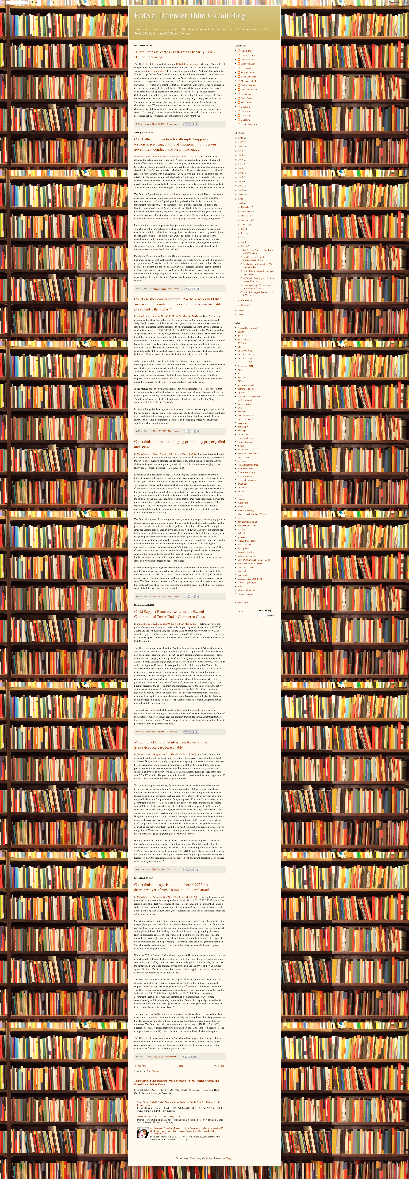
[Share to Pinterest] (197, 124)
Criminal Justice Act (247, 441)
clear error (242, 422)
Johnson (241, 498)
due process (243, 449)
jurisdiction (243, 502)
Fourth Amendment (246, 472)
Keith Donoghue (248, 76)
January (245, 304)
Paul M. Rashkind (249, 85)
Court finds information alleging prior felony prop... (257, 272)
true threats (243, 574)
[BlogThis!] (188, 124)
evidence (242, 460)
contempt (242, 430)
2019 (240, 150)
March (244, 246)
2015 (240, 168)
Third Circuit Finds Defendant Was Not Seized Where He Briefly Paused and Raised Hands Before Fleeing (176, 1082)
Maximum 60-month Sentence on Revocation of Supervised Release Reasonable (171, 744)
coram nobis (243, 434)
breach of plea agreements (249, 396)
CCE (240, 407)
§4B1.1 (241, 346)
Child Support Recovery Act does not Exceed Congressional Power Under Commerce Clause (170, 614)
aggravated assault (246, 384)
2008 (240, 198)
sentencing (242, 536)
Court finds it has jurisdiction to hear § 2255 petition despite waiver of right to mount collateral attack (175, 887)
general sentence (245, 476)
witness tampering (246, 593)
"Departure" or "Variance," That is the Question (158, 1116)
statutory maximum (246, 555)
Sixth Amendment (246, 544)
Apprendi (242, 392)
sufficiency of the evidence (250, 563)
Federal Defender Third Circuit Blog (190, 15)
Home (180, 1065)
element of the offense (248, 453)
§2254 (240, 335)
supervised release (246, 567)
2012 (240, 181)
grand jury (242, 483)
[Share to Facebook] (194, 124)
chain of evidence (246, 415)
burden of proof (245, 400)
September (246, 220)
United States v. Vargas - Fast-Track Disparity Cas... (256, 251)
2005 (240, 314)
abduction (242, 377)
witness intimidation (247, 590)
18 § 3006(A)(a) (245, 350)
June (243, 233)
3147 (240, 369)
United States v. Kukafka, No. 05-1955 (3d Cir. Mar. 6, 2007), (168, 623)
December (246, 206)
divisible (241, 445)
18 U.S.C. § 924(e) (246, 354)
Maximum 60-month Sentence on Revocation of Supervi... (255, 286)
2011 (240, 185)
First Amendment (246, 468)
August (244, 224)
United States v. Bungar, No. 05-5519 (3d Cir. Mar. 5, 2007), (167, 754)
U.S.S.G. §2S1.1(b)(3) (248, 582)
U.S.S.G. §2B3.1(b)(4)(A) (250, 578)
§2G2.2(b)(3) (244, 339)
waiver (241, 586)
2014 (240, 172)
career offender (244, 403)
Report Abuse (242, 602)
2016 (240, 163)
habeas (241, 491)
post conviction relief (247, 521)
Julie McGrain (247, 72)
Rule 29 (241, 533)
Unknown (245, 107)
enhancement (243, 457)
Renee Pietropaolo (249, 89)
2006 (240, 310)
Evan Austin (246, 68)
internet (241, 495)
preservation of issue (247, 525)
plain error (242, 517)
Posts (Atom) (153, 1071)
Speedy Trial (243, 548)
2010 (240, 190)
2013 (240, 177)
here (156, 235)
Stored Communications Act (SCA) (254, 559)
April (244, 241)
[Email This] (185, 124)
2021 (240, 146)
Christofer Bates (248, 63)
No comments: (173, 123)
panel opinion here (156, 71)
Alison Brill (246, 51)
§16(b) (241, 331)
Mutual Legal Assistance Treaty (252, 514)
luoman (209, 1158)
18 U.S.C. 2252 (245, 362)
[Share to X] (191, 124)
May (243, 237)
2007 (240, 203)
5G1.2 (240, 373)
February (245, 300)
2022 (240, 142)
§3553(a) (242, 343)
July (243, 228)
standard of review (246, 552)
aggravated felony (246, 388)
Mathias (241, 506)
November (246, 211)
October (245, 215)
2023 (240, 137)
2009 (240, 194)
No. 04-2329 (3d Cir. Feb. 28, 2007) (181, 896)
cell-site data (243, 411)
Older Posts (219, 1065)
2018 (240, 155)
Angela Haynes (248, 55)
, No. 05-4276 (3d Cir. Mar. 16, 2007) (168, 156)
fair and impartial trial (248, 464)
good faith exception (247, 479)
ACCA (241, 381)
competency (243, 426)
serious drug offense (247, 540)
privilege (242, 529)
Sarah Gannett (247, 98)
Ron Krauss (246, 94)
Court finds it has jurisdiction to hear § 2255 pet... (257, 293)
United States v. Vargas (187, 64)
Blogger (229, 1158)
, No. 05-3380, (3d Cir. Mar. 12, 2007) (167, 453)
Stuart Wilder (247, 102)
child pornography (246, 419)
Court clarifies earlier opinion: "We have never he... (256, 265)
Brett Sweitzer (247, 59)
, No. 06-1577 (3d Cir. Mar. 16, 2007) (167, 316)
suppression (243, 571)
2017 (240, 159)
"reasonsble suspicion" (248, 327)
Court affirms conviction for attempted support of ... (253, 258)
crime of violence (246, 438)
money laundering (246, 510)
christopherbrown (249, 124)
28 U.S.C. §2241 (245, 365)
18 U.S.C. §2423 (245, 358)
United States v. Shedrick (149, 896)
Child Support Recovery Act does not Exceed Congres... (257, 279)
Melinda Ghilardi (248, 81)
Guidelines (242, 487)
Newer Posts (140, 1065)
